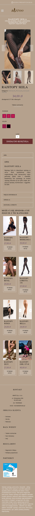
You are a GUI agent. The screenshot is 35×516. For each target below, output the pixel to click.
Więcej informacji (10, 195)
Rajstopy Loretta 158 (24, 280)
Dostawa (8, 416)
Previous (3, 48)
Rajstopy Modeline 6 (25, 238)
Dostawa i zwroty (10, 205)
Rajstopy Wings (8, 322)
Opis (5, 155)
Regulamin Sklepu (10, 450)
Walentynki (11, 91)
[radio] (4, 116)
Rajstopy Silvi (8, 363)
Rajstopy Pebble (8, 239)
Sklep (19, 21)
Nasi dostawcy (9, 436)
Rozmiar (5, 111)
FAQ (6, 438)
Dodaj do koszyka (18, 141)
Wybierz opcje (9, 248)
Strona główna (10, 21)
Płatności (8, 422)
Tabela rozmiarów (17, 105)
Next (31, 48)
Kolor (4, 121)
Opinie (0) (7, 200)
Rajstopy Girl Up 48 (24, 363)
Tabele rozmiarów (10, 433)
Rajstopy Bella (24, 322)
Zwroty (7, 419)
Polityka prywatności (11, 453)
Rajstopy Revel (8, 279)
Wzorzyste (19, 91)
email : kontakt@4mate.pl (17, 406)
